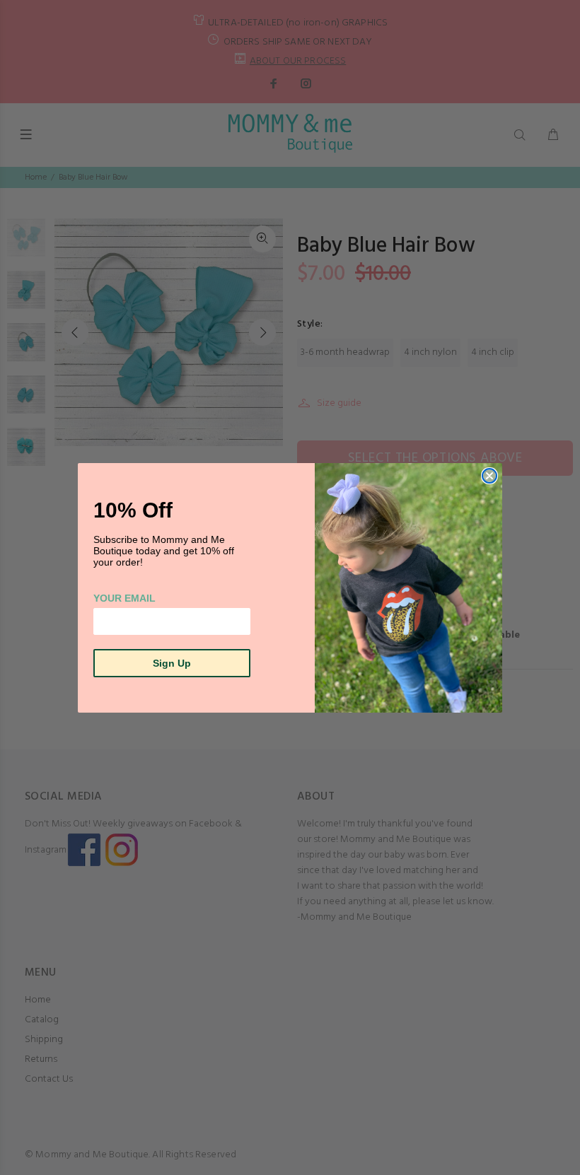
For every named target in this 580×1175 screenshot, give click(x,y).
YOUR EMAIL (124, 598)
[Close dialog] (489, 476)
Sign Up (172, 663)
